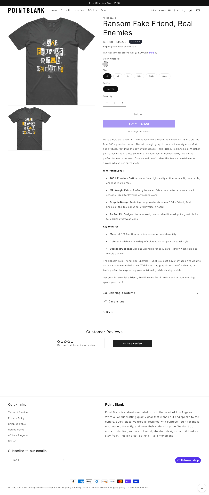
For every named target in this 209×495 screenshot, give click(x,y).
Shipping (107, 46)
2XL (153, 77)
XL (140, 77)
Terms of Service (18, 412)
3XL (166, 77)
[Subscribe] (63, 460)
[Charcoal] (105, 64)
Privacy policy (81, 487)
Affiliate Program (18, 435)
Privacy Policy (16, 418)
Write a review (133, 343)
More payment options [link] (139, 131)
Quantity (107, 96)
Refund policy (64, 487)
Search (12, 441)
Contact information (138, 487)
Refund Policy (16, 429)
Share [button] (109, 312)
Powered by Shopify (45, 487)
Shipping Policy (17, 423)
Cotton (112, 89)
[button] (183, 10)
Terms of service (99, 487)
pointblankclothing (26, 487)
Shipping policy (117, 487)
